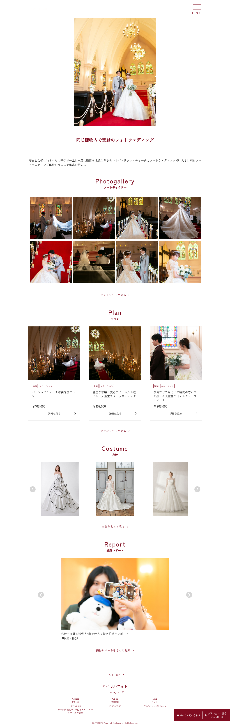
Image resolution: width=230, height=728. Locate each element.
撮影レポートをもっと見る (113, 650)
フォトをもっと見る (113, 295)
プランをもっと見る (113, 431)
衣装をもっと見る (113, 527)
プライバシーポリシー (153, 706)
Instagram (115, 692)
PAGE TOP (113, 675)
